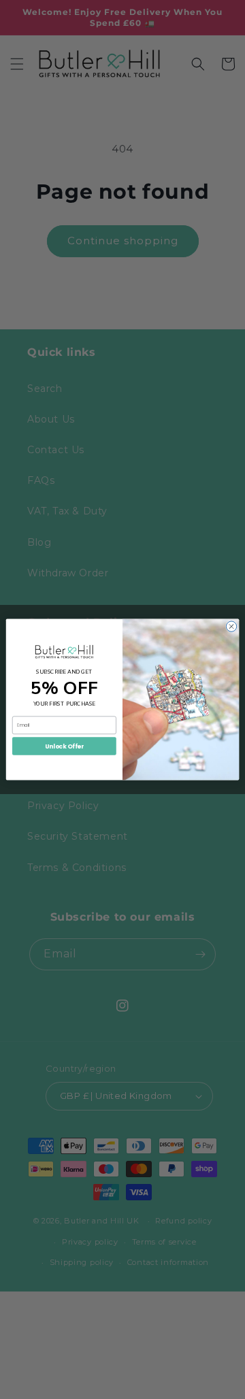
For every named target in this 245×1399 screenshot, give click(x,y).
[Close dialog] (231, 626)
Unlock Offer (64, 746)
